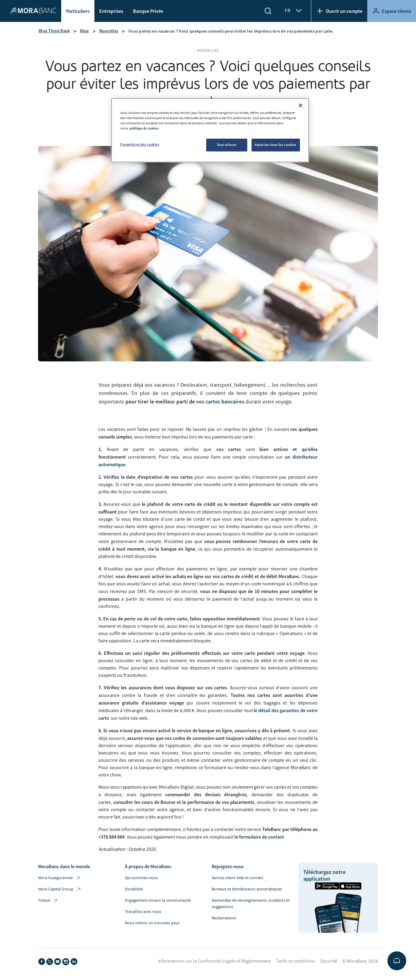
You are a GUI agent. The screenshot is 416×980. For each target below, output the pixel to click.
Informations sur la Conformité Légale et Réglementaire (214, 961)
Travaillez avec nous (143, 911)
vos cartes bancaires (220, 401)
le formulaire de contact (259, 837)
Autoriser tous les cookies (276, 145)
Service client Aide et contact (237, 878)
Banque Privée (148, 11)
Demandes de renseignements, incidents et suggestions (251, 904)
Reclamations (224, 918)
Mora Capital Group (55, 889)
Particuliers (78, 11)
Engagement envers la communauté (158, 900)
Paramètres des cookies (140, 144)
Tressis (44, 900)
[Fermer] (300, 105)
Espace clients (396, 11)
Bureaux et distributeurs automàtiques (247, 889)
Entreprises (111, 11)
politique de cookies (144, 128)
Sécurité (328, 961)
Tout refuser (227, 145)
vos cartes (228, 449)
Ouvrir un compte (344, 11)
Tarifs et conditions (295, 961)
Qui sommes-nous (141, 878)
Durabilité (134, 889)
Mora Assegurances (55, 878)
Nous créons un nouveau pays (152, 923)
